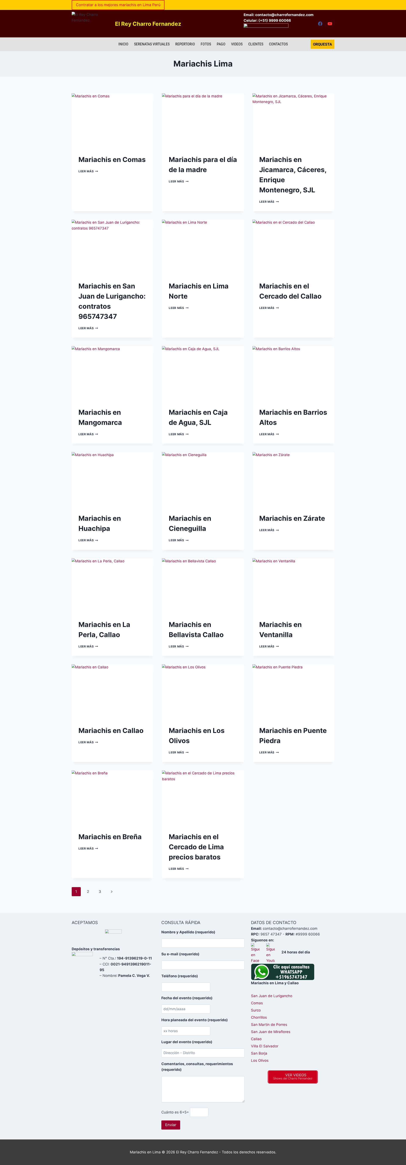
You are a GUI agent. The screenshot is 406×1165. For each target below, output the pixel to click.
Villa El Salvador (264, 1046)
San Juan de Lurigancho (271, 996)
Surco (256, 1010)
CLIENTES (255, 44)
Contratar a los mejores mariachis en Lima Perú (118, 5)
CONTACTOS (278, 44)
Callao (256, 1039)
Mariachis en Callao (111, 730)
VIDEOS (237, 44)
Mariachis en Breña (110, 837)
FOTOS (206, 44)
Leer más (88, 171)
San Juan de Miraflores (270, 1032)
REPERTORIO (185, 44)
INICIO (123, 44)
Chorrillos (259, 1017)
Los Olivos (260, 1060)
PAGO (221, 44)
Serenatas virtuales (152, 44)
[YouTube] (330, 23)
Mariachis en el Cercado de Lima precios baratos (196, 847)
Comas (257, 1003)
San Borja (259, 1053)
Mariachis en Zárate (292, 518)
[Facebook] (320, 23)
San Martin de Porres (269, 1024)
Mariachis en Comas (112, 159)
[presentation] (113, 120)
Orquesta (322, 44)
